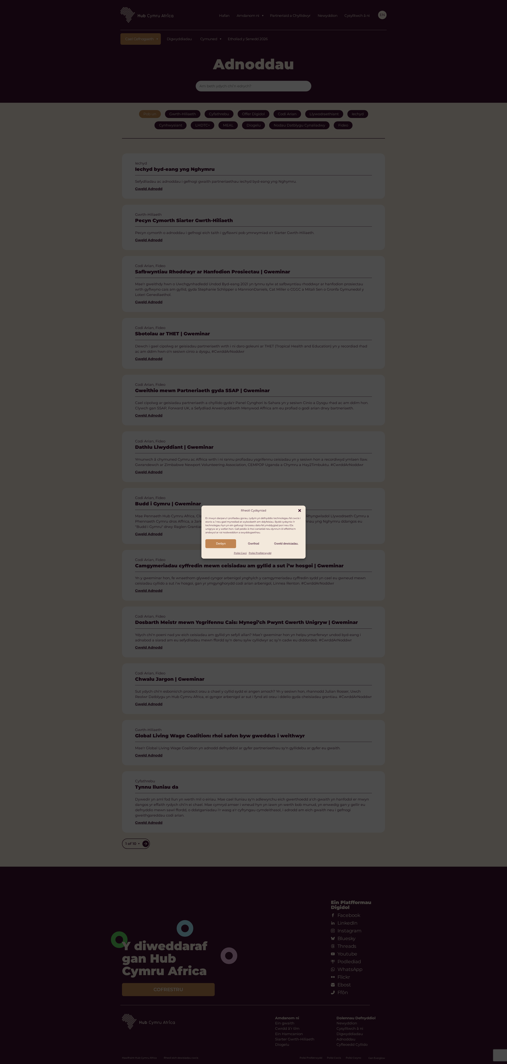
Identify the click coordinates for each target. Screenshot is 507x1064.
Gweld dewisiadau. (286, 543)
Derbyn (221, 543)
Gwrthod (253, 543)
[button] (300, 511)
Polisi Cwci (240, 552)
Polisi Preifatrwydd (260, 552)
